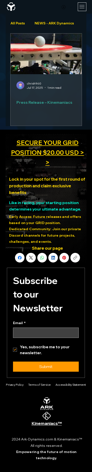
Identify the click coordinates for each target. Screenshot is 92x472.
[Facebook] (20, 257)
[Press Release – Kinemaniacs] (46, 54)
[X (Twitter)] (31, 257)
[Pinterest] (64, 257)
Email (19, 323)
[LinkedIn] (53, 257)
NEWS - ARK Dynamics (54, 23)
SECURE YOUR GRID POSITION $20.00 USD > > (47, 152)
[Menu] (82, 6)
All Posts (18, 23)
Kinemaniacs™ (47, 423)
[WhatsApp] (42, 257)
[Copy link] (75, 257)
